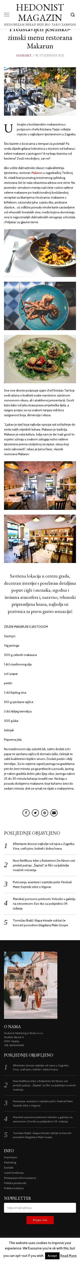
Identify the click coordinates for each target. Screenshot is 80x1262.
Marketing (10, 1162)
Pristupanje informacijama (20, 1178)
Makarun (37, 173)
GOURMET (23, 55)
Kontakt (8, 1167)
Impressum (10, 1157)
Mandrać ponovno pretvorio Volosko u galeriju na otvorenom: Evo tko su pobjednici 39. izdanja (44, 903)
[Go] (73, 14)
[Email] (54, 812)
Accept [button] (52, 1256)
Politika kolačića (14, 1188)
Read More (68, 1256)
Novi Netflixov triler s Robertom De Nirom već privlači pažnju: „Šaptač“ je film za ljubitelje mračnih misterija (44, 865)
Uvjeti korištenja (14, 1172)
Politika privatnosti (15, 1183)
